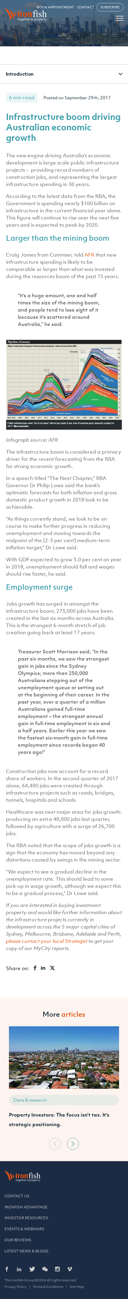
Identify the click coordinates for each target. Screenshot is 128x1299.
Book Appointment (55, 7)
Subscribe (110, 7)
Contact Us (16, 1196)
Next (73, 1144)
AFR (89, 254)
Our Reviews (17, 1239)
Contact (85, 7)
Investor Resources (26, 1217)
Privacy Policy (15, 1286)
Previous (55, 1144)
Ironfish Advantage (26, 1207)
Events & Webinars (24, 1228)
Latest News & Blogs (26, 1251)
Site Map (77, 1286)
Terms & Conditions (48, 1286)
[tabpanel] (64, 1080)
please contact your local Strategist (46, 941)
